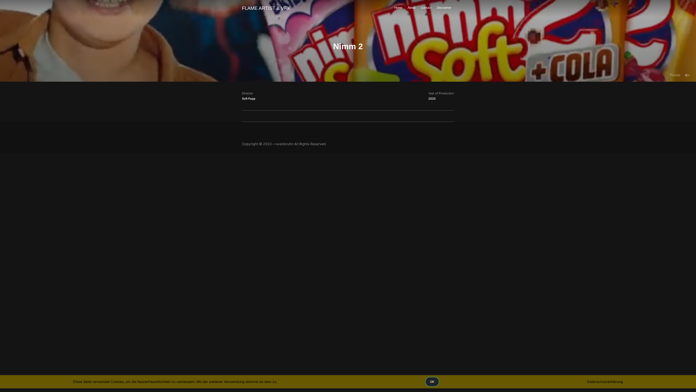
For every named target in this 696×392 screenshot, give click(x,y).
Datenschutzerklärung (605, 382)
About (411, 7)
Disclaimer (444, 7)
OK (432, 381)
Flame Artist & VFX (266, 8)
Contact (426, 7)
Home (398, 7)
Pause (675, 75)
